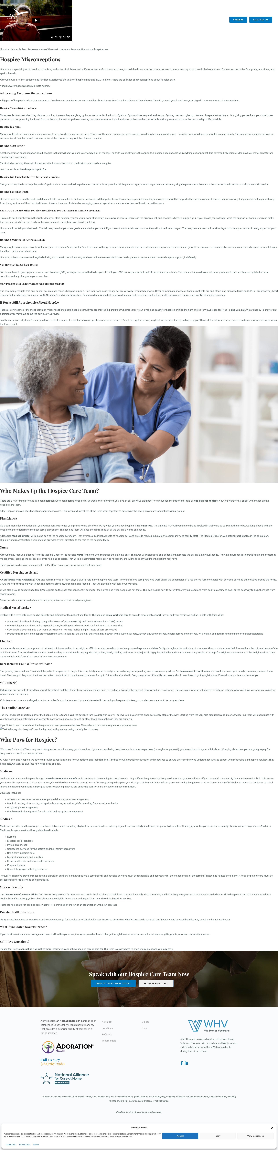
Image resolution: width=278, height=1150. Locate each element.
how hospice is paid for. (33, 169)
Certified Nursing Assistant (17, 579)
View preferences (255, 1136)
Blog (224, 19)
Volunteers (193, 19)
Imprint (36, 1144)
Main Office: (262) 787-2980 (169, 10)
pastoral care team (14, 648)
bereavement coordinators (195, 671)
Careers (238, 19)
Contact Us (260, 19)
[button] (272, 1127)
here (181, 700)
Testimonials (109, 1040)
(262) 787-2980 (53, 1063)
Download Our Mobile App (247, 10)
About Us (176, 19)
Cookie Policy (11, 1144)
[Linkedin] (186, 1063)
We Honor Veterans (215, 10)
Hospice (145, 19)
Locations (160, 19)
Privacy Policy (24, 1144)
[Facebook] (182, 1063)
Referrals (211, 19)
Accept (180, 1136)
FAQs (195, 10)
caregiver (101, 714)
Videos (146, 1021)
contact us (74, 725)
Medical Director (21, 535)
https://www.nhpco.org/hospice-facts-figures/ (26, 85)
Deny (218, 1136)
